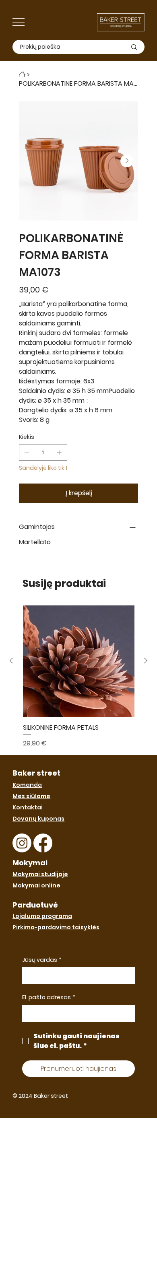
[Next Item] (126, 160)
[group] (78, 677)
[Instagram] (21, 843)
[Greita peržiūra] (78, 661)
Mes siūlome (31, 796)
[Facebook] (42, 843)
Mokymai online (36, 885)
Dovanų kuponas (38, 819)
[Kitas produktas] (146, 660)
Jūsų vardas (42, 960)
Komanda (27, 785)
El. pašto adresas (48, 997)
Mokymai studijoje (40, 874)
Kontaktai (27, 807)
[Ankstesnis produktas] (11, 660)
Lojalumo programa (42, 916)
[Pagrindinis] (22, 74)
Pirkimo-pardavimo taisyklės (55, 927)
